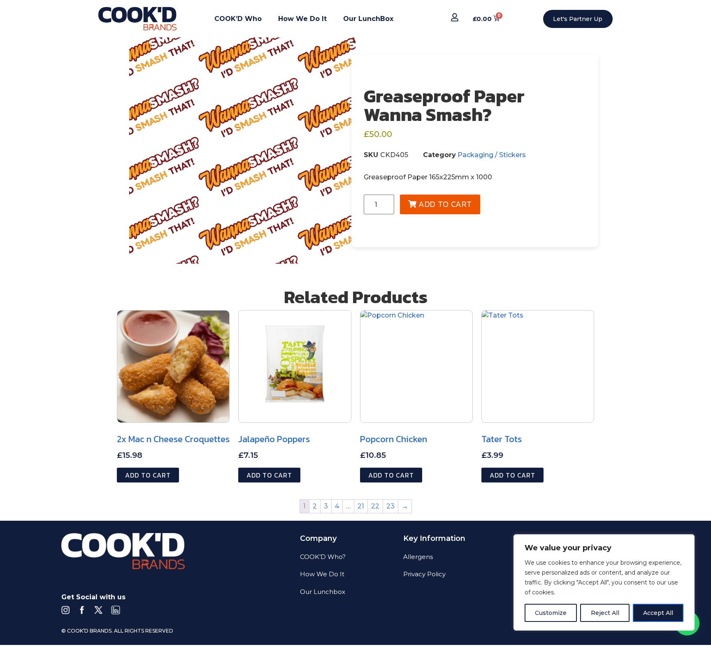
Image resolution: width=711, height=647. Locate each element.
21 (361, 506)
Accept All (658, 613)
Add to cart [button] (148, 475)
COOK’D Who (238, 19)
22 (375, 506)
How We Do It (302, 19)
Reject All (605, 613)
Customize (551, 613)
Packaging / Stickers (492, 155)
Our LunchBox (368, 19)
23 (390, 506)
